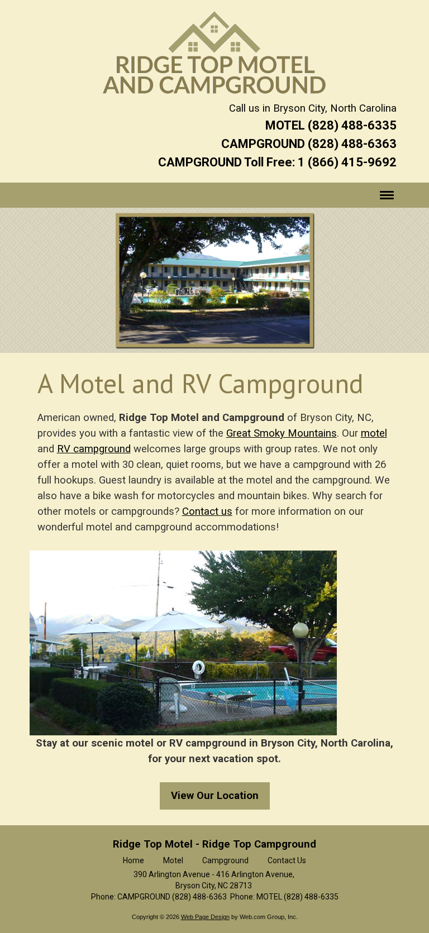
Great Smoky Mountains (281, 433)
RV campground (94, 449)
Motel (173, 860)
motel (374, 433)
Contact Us (287, 860)
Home (133, 860)
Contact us (207, 511)
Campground (225, 860)
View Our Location (215, 796)
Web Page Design (205, 916)
